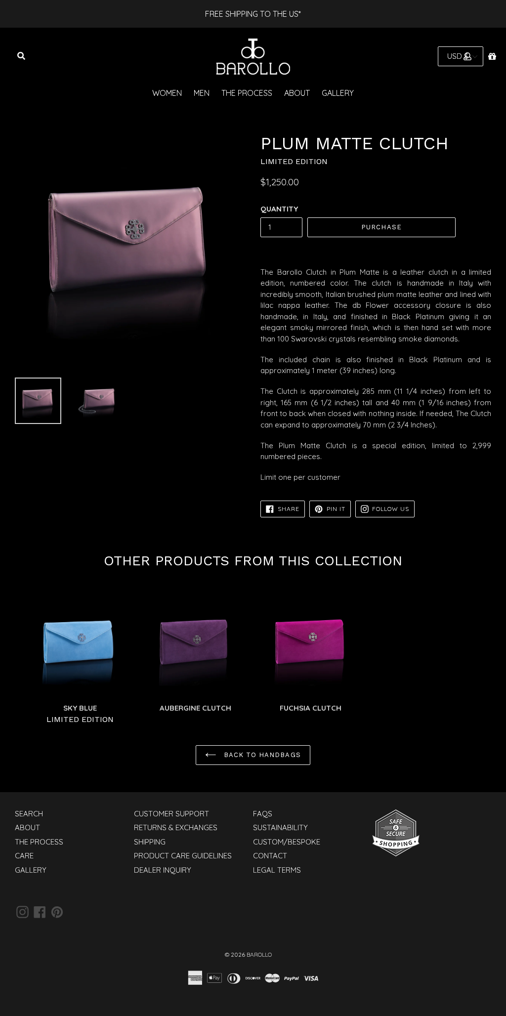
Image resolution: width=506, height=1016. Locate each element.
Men (202, 93)
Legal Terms (277, 870)
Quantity (279, 208)
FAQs (262, 813)
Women (167, 93)
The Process (246, 93)
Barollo (259, 954)
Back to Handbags (261, 755)
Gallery (338, 93)
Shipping (150, 842)
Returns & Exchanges (175, 827)
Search (29, 813)
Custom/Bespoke (286, 842)
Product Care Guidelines (183, 855)
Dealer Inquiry (162, 870)
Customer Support (171, 813)
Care (24, 855)
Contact (270, 855)
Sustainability (280, 827)
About (297, 93)
